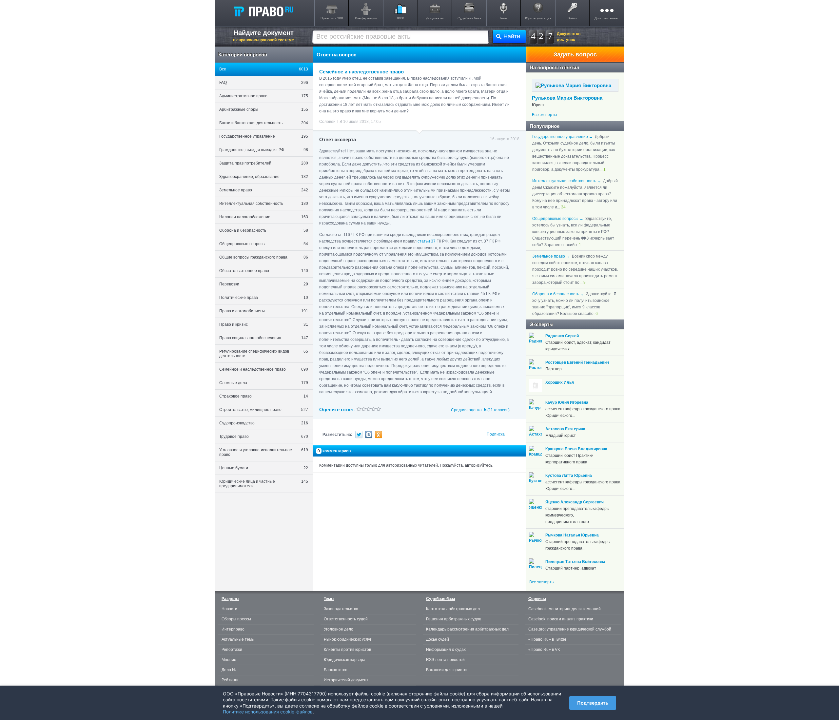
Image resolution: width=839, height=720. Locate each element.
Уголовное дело (338, 629)
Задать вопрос (575, 54)
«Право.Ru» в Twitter (547, 639)
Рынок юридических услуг (347, 639)
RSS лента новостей (445, 659)
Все (263, 69)
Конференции (366, 18)
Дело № (229, 670)
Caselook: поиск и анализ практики (560, 619)
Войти (572, 18)
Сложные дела (263, 382)
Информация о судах (446, 649)
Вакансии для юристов (447, 670)
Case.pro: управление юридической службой (569, 629)
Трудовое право (263, 436)
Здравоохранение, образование (263, 176)
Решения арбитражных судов (453, 619)
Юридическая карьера (344, 659)
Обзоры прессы (236, 619)
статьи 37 (427, 241)
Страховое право (263, 396)
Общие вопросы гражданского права (263, 257)
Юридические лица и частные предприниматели (263, 483)
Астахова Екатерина (565, 429)
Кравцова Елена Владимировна (576, 449)
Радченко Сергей (562, 336)
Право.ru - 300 (332, 18)
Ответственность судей (346, 619)
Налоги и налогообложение (263, 217)
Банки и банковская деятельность (263, 123)
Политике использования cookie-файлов (268, 711)
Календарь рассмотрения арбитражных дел (467, 629)
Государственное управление (263, 136)
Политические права (263, 297)
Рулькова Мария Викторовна (567, 98)
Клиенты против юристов (347, 649)
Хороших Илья (559, 382)
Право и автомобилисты (263, 311)
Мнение (229, 659)
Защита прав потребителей (263, 163)
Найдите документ (263, 35)
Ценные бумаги (263, 468)
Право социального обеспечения (263, 338)
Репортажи (232, 649)
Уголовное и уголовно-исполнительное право (263, 452)
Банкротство (335, 670)
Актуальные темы (238, 639)
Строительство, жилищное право (263, 409)
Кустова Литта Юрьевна (568, 475)
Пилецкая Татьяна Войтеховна (575, 561)
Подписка (496, 434)
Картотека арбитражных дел (453, 609)
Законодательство (341, 609)
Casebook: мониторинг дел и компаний (564, 609)
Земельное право (263, 190)
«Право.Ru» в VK (544, 649)
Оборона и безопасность (263, 230)
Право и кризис (263, 324)
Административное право (263, 96)
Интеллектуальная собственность (263, 203)
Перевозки (263, 284)
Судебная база (469, 18)
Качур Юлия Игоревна (566, 402)
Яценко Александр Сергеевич (574, 502)
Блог (503, 18)
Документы (434, 18)
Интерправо (233, 629)
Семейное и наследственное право (263, 369)
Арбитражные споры (263, 109)
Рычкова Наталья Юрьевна (572, 535)
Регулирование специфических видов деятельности (263, 353)
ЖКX (400, 18)
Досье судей (437, 639)
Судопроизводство (263, 423)
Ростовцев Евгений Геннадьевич (577, 362)
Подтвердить (592, 703)
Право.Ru (263, 11)
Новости (229, 609)
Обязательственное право (263, 270)
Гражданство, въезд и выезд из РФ (263, 149)
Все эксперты (544, 114)
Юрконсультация (538, 18)
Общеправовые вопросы (263, 244)
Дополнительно (607, 18)
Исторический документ (346, 680)
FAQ (263, 82)
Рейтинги (230, 680)
